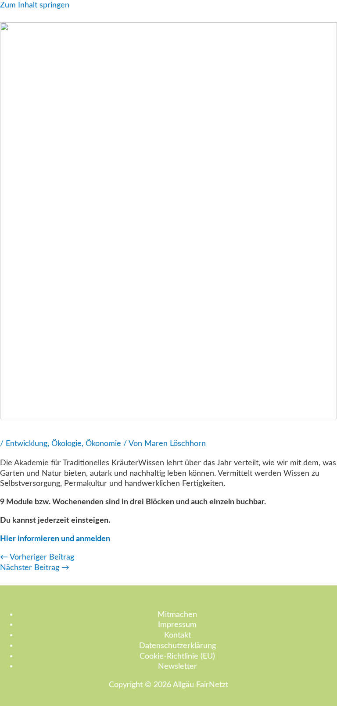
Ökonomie (103, 443)
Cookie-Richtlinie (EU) (177, 656)
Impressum (177, 624)
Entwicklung (26, 443)
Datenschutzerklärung (177, 646)
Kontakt (177, 635)
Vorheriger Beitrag (37, 557)
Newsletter (177, 666)
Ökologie (66, 443)
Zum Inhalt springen (34, 5)
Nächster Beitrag (34, 567)
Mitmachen (177, 614)
